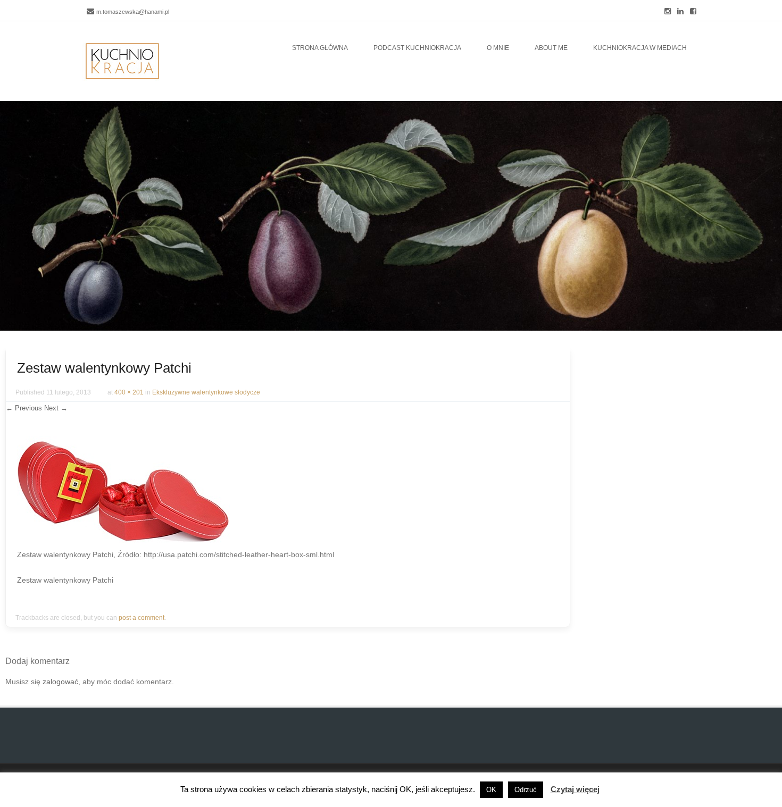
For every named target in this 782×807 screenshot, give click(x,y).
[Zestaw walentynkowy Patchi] (123, 540)
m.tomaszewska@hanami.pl (132, 12)
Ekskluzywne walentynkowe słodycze (206, 392)
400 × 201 (129, 392)
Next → (56, 408)
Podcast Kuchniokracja (417, 48)
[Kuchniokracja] (122, 61)
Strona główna (320, 48)
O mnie (498, 48)
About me (551, 48)
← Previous (24, 408)
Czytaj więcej (575, 789)
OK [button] (491, 790)
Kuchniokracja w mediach (640, 48)
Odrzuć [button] (525, 790)
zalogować (60, 681)
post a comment (141, 617)
